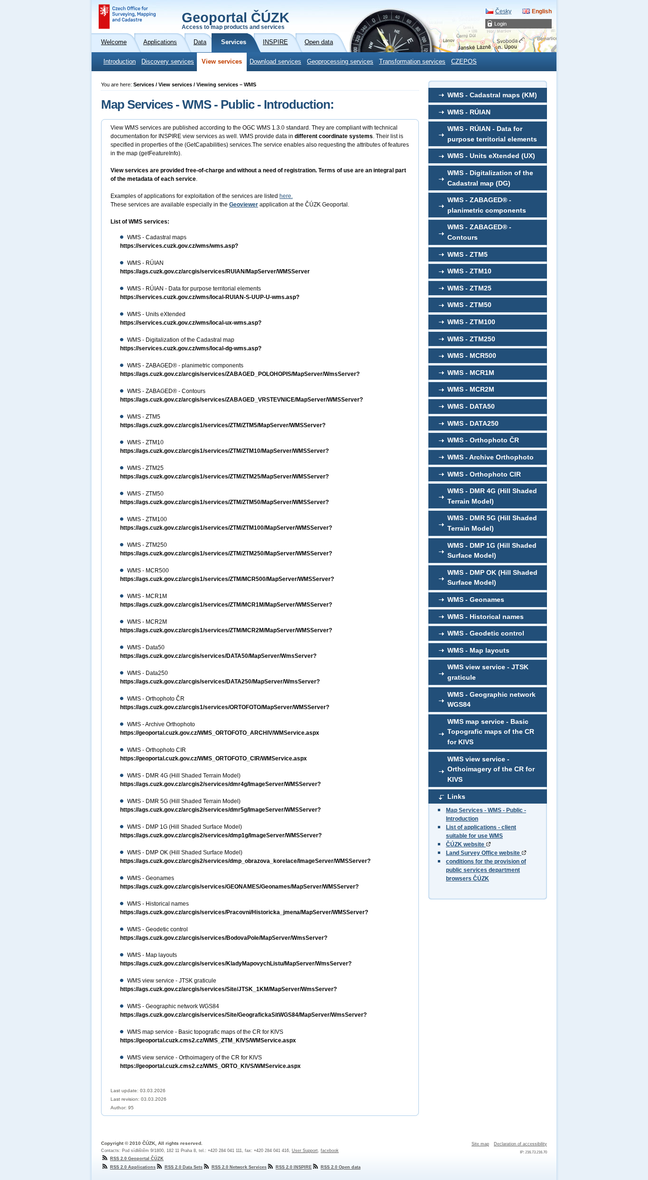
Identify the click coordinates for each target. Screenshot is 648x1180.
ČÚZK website (466, 844)
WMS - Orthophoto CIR (484, 474)
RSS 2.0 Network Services (239, 1167)
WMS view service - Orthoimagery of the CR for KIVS (491, 769)
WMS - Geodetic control (485, 633)
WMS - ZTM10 (469, 271)
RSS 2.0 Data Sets (184, 1167)
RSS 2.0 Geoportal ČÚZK (137, 1158)
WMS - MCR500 (471, 355)
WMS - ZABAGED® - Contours (479, 232)
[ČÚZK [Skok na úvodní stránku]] (127, 16)
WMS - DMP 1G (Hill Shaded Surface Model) (492, 551)
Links (456, 796)
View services (222, 61)
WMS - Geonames (475, 599)
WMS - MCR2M (470, 389)
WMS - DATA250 (473, 423)
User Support (305, 1150)
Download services (275, 61)
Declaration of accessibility (520, 1144)
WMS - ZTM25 (469, 288)
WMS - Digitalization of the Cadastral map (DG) (490, 178)
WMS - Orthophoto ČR (483, 440)
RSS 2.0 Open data (341, 1167)
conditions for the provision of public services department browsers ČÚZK (486, 870)
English (542, 11)
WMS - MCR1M (470, 372)
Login (500, 24)
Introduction (119, 61)
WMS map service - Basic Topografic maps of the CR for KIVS (490, 732)
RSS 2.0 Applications (133, 1167)
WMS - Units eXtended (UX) (491, 155)
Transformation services (412, 61)
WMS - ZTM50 (469, 305)
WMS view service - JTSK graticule (487, 672)
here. (286, 196)
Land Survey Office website (483, 853)
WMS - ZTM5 (467, 254)
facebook (330, 1150)
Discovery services (167, 61)
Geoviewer (243, 204)
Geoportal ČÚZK (235, 20)
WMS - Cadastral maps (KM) (492, 95)
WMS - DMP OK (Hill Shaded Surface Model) (492, 578)
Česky (503, 11)
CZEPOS (464, 61)
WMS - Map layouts (478, 650)
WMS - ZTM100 (471, 322)
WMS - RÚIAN (469, 112)
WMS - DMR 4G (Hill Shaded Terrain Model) (492, 496)
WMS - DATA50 (471, 406)
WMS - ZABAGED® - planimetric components (486, 205)
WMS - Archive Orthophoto (490, 457)
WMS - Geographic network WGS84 (491, 700)
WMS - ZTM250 (471, 339)
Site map (480, 1144)
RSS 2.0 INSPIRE (294, 1167)
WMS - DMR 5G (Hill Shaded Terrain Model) (492, 523)
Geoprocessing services (340, 61)
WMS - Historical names (485, 616)
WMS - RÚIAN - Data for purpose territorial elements (492, 134)
